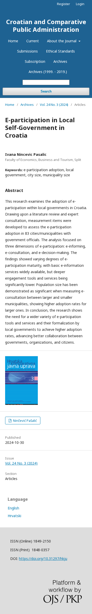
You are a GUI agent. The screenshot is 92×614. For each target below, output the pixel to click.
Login (80, 4)
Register (63, 4)
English (13, 508)
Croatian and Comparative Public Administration (46, 25)
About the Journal (62, 40)
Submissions (27, 51)
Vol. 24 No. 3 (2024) (54, 104)
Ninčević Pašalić (24, 420)
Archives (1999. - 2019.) (48, 71)
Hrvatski (14, 515)
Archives (60, 61)
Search (46, 91)
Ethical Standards (60, 51)
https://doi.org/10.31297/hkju (43, 558)
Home (13, 40)
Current (32, 40)
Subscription (35, 61)
